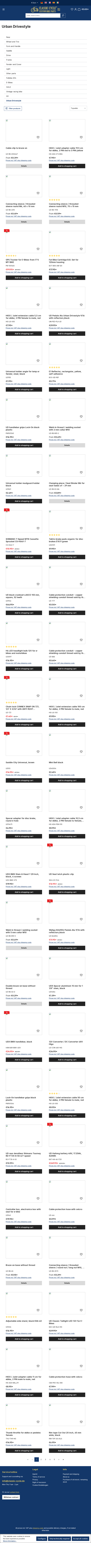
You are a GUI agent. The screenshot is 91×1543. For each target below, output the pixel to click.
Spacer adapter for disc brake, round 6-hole (21, 819)
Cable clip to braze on (16, 148)
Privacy (35, 1480)
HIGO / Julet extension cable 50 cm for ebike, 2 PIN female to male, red (66, 1098)
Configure (42, 1539)
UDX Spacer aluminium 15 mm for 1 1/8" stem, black (66, 987)
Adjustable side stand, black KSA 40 (24, 1321)
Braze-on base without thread (20, 1265)
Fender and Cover (13, 64)
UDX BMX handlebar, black (19, 1042)
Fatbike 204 (11, 78)
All (7, 96)
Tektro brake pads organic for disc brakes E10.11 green (66, 540)
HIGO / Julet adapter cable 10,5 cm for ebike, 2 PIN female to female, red (66, 819)
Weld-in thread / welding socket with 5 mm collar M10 (22, 931)
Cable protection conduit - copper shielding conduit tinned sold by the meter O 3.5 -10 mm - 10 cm (67, 596)
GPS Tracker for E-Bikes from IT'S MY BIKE (22, 261)
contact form (14, 1492)
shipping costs (38, 1528)
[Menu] (3, 9)
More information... (10, 1541)
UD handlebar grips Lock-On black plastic (22, 428)
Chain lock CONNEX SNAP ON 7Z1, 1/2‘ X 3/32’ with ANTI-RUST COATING (22, 707)
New (8, 37)
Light (8, 69)
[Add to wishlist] (38, 137)
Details (24, 166)
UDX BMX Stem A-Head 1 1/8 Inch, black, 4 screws (22, 875)
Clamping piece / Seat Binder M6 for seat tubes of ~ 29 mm (67, 484)
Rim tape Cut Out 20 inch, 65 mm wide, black (65, 1434)
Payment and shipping (71, 1474)
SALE (8, 87)
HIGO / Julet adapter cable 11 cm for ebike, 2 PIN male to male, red (23, 1378)
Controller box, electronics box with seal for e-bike (23, 1210)
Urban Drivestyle (13, 101)
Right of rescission (39, 1482)
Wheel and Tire (12, 42)
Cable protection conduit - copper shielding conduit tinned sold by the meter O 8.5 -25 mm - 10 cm (67, 652)
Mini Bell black (56, 762)
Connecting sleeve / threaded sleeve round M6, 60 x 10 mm (20, 205)
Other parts (11, 73)
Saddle (9, 51)
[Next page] (59, 1459)
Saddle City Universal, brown (20, 762)
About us (66, 1477)
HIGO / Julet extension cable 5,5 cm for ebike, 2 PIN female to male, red (23, 316)
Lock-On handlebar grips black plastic (21, 1098)
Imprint (35, 1474)
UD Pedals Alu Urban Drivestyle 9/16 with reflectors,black (67, 316)
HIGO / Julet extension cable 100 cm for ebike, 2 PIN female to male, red (67, 707)
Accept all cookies (80, 1539)
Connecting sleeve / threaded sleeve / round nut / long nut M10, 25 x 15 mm (67, 1266)
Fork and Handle (13, 46)
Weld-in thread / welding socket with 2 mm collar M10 (65, 428)
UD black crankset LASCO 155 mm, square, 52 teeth (23, 596)
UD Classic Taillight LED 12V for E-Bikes (66, 1322)
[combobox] (43, 15)
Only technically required (59, 1539)
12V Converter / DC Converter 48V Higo (66, 1043)
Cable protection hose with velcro (65, 1209)
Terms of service (39, 1477)
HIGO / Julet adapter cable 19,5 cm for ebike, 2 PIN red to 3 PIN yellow (66, 149)
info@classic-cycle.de (13, 1481)
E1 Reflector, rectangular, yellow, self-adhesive (65, 372)
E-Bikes (9, 82)
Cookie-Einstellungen (40, 1485)
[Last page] (63, 1459)
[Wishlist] (72, 9)
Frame (9, 60)
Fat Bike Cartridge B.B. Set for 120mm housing (63, 261)
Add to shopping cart (67, 166)
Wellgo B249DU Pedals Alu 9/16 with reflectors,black (67, 931)
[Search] (62, 15)
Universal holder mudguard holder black (23, 484)
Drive (8, 55)
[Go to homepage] (45, 9)
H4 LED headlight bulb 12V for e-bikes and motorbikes (22, 652)
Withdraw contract (11, 1497)
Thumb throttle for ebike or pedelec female (23, 1434)
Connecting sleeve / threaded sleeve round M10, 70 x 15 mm (63, 205)
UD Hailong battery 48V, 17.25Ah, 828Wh (65, 1154)
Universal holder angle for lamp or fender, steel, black (22, 372)
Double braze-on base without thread (20, 987)
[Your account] (75, 9)
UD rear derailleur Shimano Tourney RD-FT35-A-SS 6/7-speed (23, 1154)
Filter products (14, 108)
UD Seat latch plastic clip (61, 874)
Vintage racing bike (14, 91)
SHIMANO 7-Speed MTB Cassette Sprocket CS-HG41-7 (22, 540)
